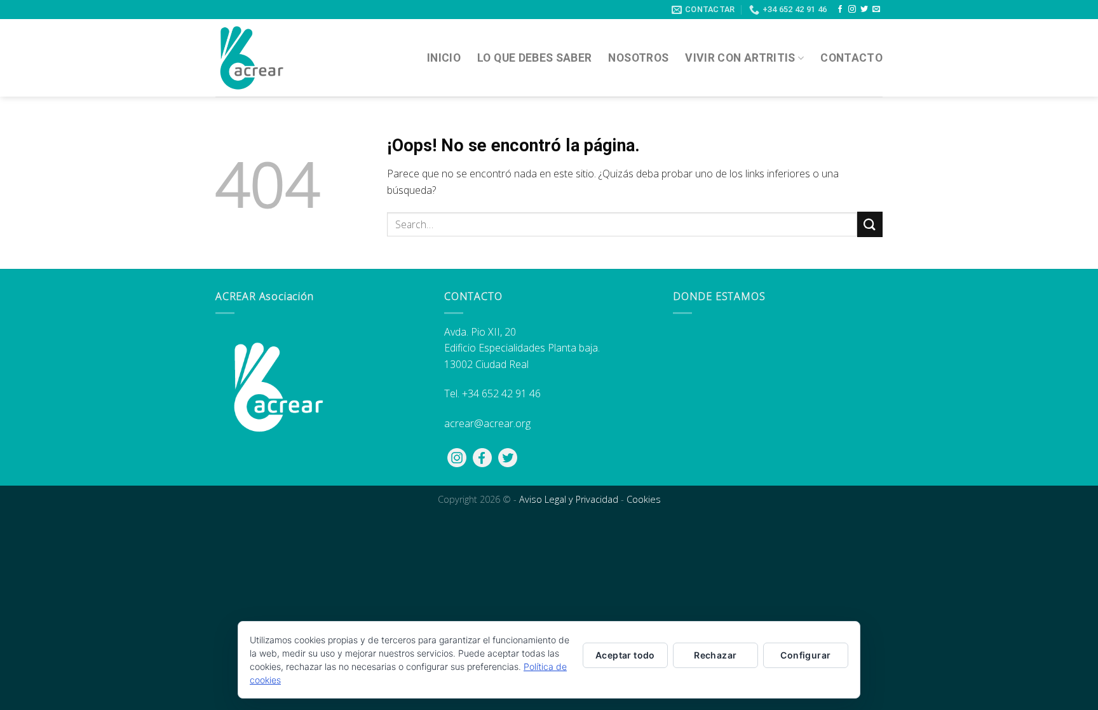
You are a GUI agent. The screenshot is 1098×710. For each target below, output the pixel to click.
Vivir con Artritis (740, 57)
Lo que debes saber (534, 57)
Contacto (851, 57)
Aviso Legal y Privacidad (568, 499)
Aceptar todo (625, 655)
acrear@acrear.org (487, 423)
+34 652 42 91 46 (501, 393)
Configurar (805, 655)
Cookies (644, 499)
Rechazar (715, 655)
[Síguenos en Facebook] (840, 9)
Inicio (444, 57)
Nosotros (638, 57)
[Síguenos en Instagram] (852, 9)
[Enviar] (870, 224)
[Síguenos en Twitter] (864, 9)
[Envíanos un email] (876, 9)
